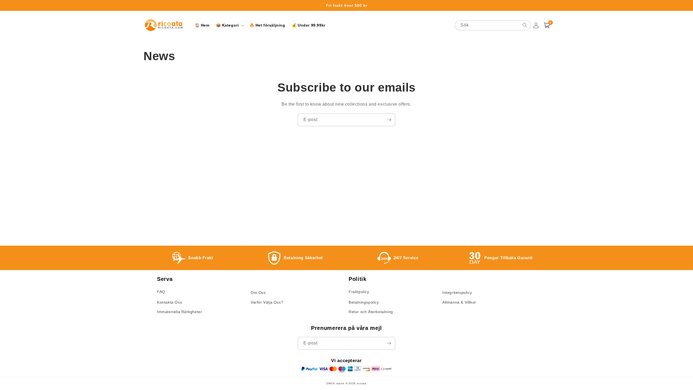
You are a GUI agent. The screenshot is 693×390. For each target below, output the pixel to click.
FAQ (161, 292)
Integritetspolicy (457, 292)
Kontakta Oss (169, 302)
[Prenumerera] (389, 119)
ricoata (362, 383)
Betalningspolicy (364, 302)
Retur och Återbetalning (371, 312)
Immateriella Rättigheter (179, 312)
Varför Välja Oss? (267, 302)
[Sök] (525, 25)
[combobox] (493, 25)
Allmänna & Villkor (459, 302)
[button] (229, 25)
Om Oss (258, 292)
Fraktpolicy (359, 292)
